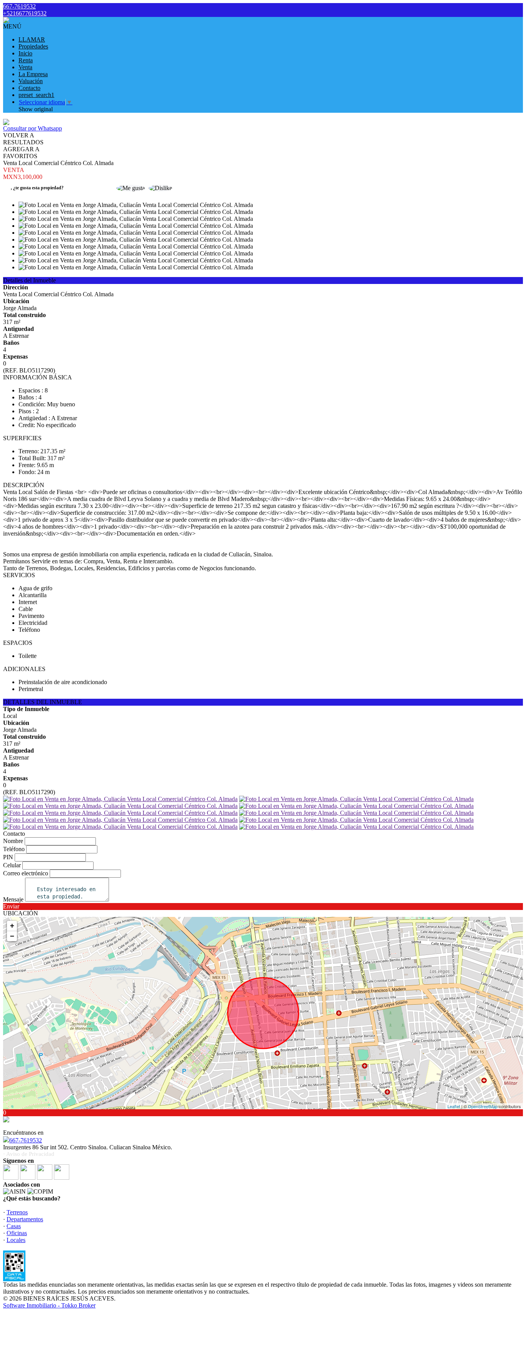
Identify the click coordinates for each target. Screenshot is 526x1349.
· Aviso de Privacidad (28, 1154)
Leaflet (453, 1106)
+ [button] (12, 926)
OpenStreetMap (483, 1106)
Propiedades (33, 46)
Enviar (11, 906)
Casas (14, 1226)
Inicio (25, 53)
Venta (25, 67)
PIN (8, 857)
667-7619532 (25, 1140)
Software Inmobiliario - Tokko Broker (49, 1305)
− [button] (12, 936)
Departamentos (25, 1219)
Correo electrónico (25, 873)
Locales (16, 1240)
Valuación (30, 81)
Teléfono (14, 849)
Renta (25, 60)
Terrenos (17, 1212)
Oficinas (17, 1233)
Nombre (13, 841)
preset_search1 (36, 95)
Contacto (29, 88)
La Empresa (33, 74)
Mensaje (13, 899)
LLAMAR (31, 39)
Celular (12, 865)
